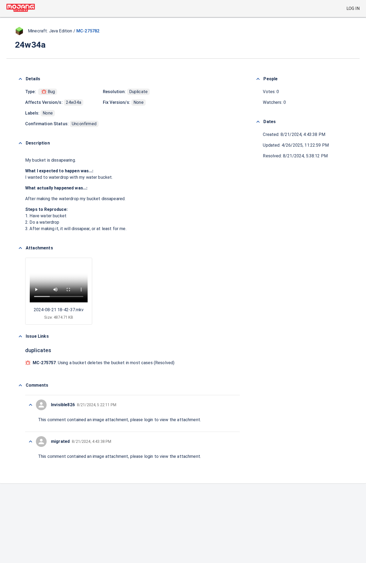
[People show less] (258, 79)
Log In (353, 8)
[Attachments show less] (20, 248)
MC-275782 (87, 30)
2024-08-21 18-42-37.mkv (59, 309)
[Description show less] (20, 143)
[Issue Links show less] (20, 336)
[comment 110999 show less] (30, 405)
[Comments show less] (20, 385)
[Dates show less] (258, 121)
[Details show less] (20, 79)
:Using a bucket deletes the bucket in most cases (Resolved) (103, 362)
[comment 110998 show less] (30, 441)
